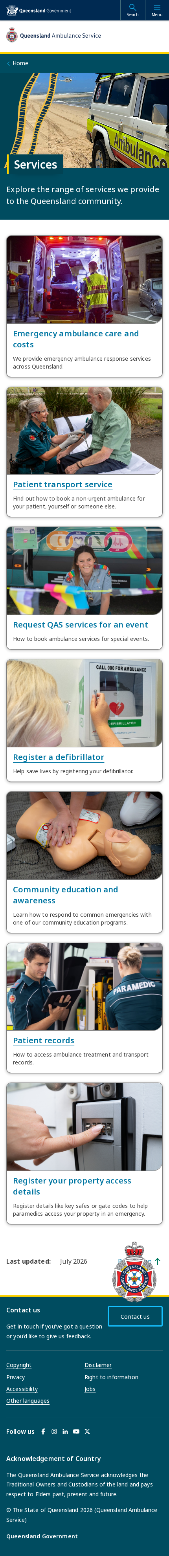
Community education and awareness (65, 895)
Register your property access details (72, 1186)
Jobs (90, 1389)
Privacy (15, 1377)
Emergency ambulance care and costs (76, 339)
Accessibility (22, 1389)
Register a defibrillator (58, 757)
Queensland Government (42, 1536)
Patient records (43, 1040)
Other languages (28, 1400)
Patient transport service (63, 484)
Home (20, 63)
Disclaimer (98, 1365)
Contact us (135, 1316)
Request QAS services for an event (80, 624)
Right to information (111, 1377)
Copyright (18, 1365)
